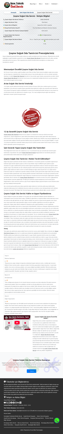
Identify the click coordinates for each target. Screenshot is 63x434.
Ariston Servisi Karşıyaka (43, 416)
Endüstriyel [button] (54, 4)
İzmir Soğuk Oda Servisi (27, 12)
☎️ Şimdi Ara (31, 371)
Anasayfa (13, 12)
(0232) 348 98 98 (44, 19)
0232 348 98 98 (20, 408)
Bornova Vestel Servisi (23, 423)
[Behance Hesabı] (18, 403)
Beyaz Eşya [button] (33, 4)
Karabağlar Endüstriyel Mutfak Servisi (13, 416)
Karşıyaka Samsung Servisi (37, 418)
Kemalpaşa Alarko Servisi (10, 423)
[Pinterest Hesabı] (14, 403)
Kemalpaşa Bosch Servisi (47, 423)
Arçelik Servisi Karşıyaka (29, 416)
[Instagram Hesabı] (9, 403)
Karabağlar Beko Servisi (34, 425)
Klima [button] (40, 4)
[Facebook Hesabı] (11, 403)
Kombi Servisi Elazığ (35, 423)
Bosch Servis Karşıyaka (23, 418)
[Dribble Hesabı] (16, 403)
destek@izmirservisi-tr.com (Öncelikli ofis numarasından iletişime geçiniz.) (35, 410)
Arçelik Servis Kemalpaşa (10, 418)
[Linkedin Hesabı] (20, 403)
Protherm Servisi (49, 418)
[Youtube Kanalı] (5, 403)
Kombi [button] (46, 4)
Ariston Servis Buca (8, 425)
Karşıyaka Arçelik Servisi (21, 425)
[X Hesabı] (7, 403)
